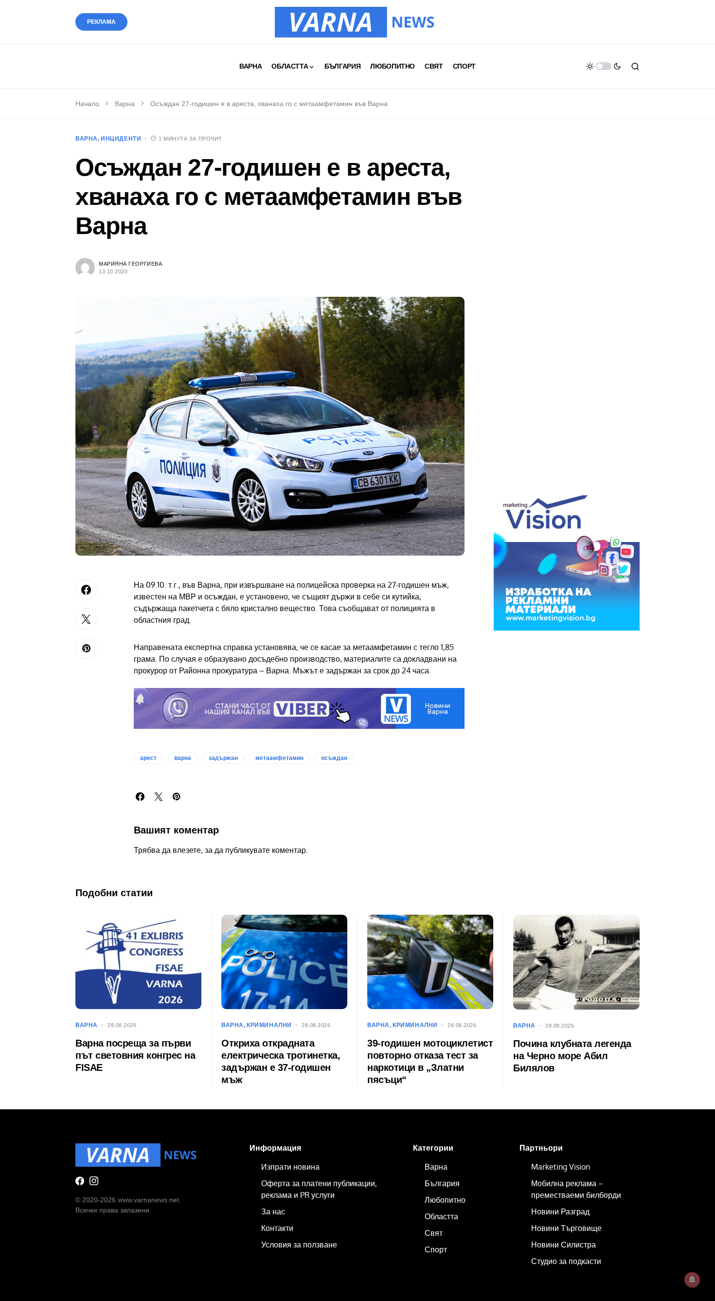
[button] (603, 66)
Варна (125, 104)
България (442, 1183)
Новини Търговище (566, 1228)
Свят (434, 1233)
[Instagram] (93, 1180)
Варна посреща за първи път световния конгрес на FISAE (135, 1055)
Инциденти (121, 138)
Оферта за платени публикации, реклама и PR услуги (319, 1189)
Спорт (436, 1249)
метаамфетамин (279, 758)
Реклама (101, 21)
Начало (87, 104)
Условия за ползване (299, 1244)
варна (182, 758)
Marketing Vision (560, 1167)
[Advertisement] (567, 315)
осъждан (334, 758)
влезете (187, 850)
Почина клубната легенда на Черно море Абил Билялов (572, 1055)
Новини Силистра (563, 1244)
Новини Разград (560, 1211)
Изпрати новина (290, 1167)
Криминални (269, 1025)
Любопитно (445, 1200)
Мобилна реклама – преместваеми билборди (576, 1189)
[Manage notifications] (692, 1279)
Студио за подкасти (566, 1261)
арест (148, 758)
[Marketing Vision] (567, 557)
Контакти (277, 1228)
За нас (273, 1211)
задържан (223, 758)
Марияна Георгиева (130, 264)
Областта (441, 1216)
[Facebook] (79, 1180)
